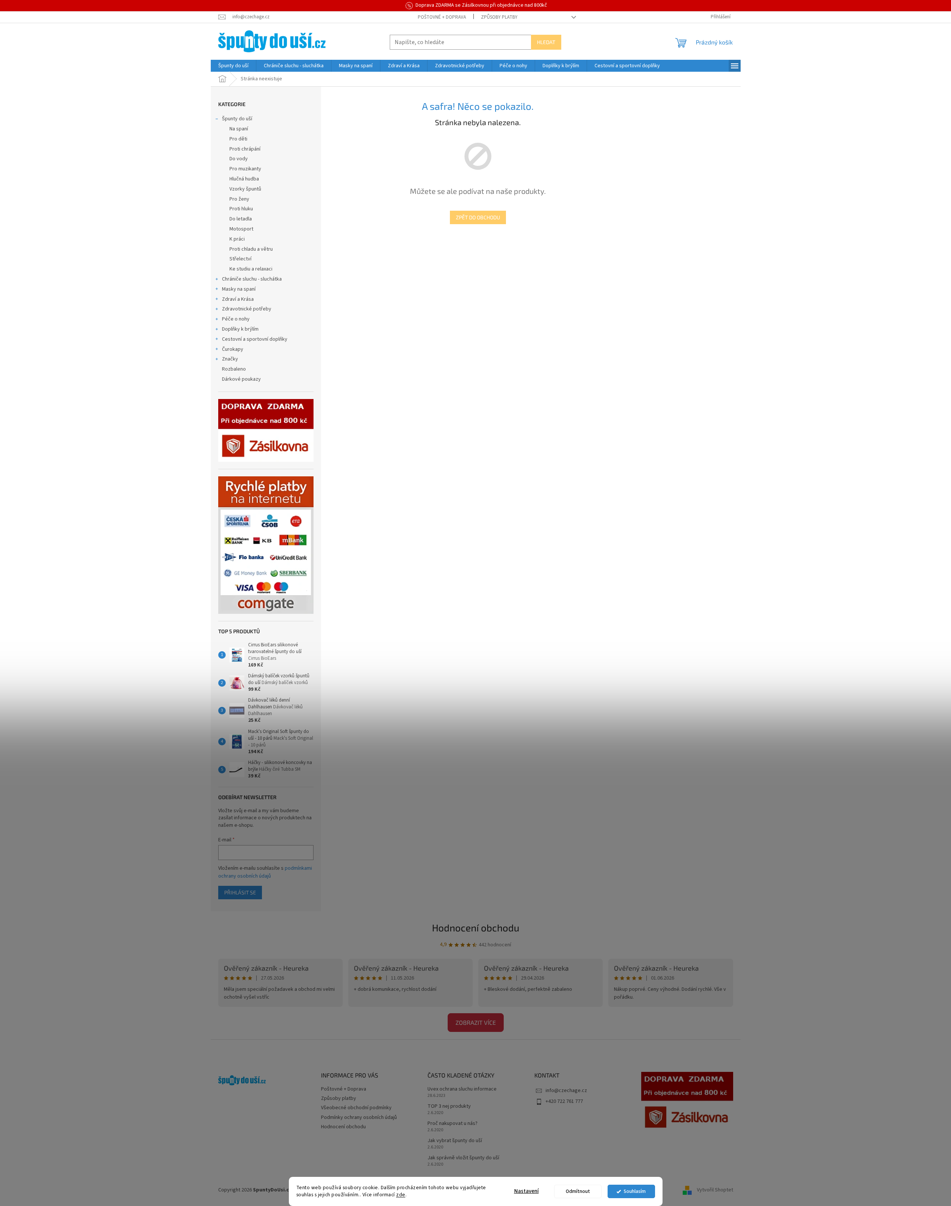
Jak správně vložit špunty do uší (463, 1158)
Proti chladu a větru (251, 249)
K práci (237, 239)
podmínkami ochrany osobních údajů (265, 872)
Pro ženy (239, 199)
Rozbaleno (234, 369)
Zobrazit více (476, 1022)
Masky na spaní (239, 289)
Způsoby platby (499, 17)
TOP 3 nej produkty (449, 1106)
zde (400, 1194)
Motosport (241, 229)
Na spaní (238, 129)
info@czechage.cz (566, 1090)
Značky (230, 359)
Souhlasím (635, 1191)
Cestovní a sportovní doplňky (254, 339)
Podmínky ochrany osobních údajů (359, 1117)
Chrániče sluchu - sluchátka (252, 279)
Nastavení (526, 1191)
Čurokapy (232, 349)
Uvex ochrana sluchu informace (462, 1089)
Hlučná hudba (244, 179)
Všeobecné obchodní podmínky (356, 1107)
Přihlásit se (240, 892)
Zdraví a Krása (238, 299)
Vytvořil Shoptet (715, 1190)
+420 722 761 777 (564, 1101)
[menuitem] (233, 66)
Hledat (546, 42)
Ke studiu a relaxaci (250, 269)
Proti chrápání (244, 149)
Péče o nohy (236, 319)
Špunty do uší (237, 119)
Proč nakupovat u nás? (452, 1123)
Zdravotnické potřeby (246, 309)
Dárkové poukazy (241, 379)
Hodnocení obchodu (475, 927)
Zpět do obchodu (478, 217)
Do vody (238, 159)
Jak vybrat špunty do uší (454, 1140)
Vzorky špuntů (245, 189)
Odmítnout (578, 1191)
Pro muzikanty (245, 169)
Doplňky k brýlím (240, 329)
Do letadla (240, 219)
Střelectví (240, 259)
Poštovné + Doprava (442, 17)
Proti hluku (241, 209)
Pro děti (238, 139)
